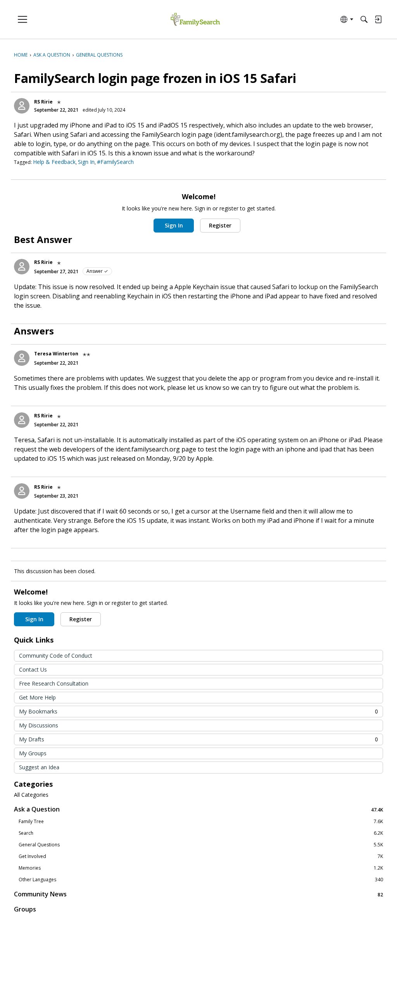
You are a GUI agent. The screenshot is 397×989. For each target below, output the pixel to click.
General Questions (201, 844)
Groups (25, 909)
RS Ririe (43, 101)
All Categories (31, 794)
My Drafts (198, 739)
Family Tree (201, 821)
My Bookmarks (198, 711)
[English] (195, 19)
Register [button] (220, 225)
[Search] (364, 19)
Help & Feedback (54, 161)
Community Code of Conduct (55, 655)
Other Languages (201, 879)
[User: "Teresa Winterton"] (21, 358)
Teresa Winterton (56, 353)
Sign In (86, 161)
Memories (201, 868)
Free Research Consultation (53, 683)
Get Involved (201, 856)
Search (201, 833)
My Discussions (38, 725)
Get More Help (37, 697)
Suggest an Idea (39, 767)
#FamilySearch (115, 161)
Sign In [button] (174, 225)
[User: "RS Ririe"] (21, 106)
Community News (198, 894)
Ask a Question (198, 809)
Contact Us (33, 669)
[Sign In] (378, 19)
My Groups (33, 753)
